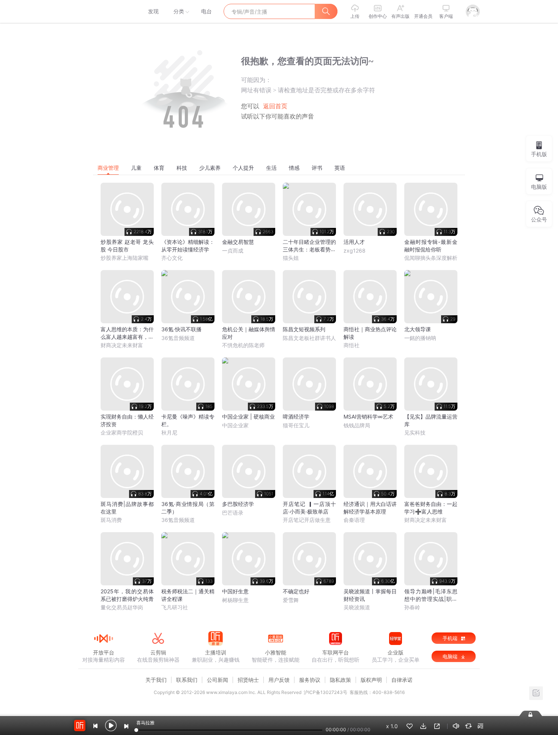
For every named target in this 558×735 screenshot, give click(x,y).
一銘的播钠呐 (420, 338)
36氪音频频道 (178, 338)
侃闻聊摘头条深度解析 (430, 257)
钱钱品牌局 (357, 425)
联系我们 (186, 680)
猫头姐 (291, 257)
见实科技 (415, 432)
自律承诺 (402, 680)
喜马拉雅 (103, 11)
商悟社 (351, 345)
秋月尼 (169, 432)
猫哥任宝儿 (296, 425)
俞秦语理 (354, 520)
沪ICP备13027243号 (325, 692)
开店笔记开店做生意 (307, 520)
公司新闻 (217, 680)
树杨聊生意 (235, 600)
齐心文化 (172, 257)
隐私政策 (340, 680)
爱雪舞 (291, 600)
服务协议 (309, 680)
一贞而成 (232, 250)
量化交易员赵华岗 (122, 607)
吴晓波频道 (357, 607)
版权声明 (371, 680)
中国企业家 (235, 425)
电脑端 (451, 656)
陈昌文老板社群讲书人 (309, 338)
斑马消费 (111, 520)
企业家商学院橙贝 (122, 432)
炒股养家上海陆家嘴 (124, 257)
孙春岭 (412, 607)
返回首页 (275, 106)
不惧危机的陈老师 (243, 345)
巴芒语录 (232, 512)
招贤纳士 (248, 680)
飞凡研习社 (174, 607)
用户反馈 (279, 680)
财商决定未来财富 (122, 345)
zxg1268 (355, 250)
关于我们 (156, 680)
